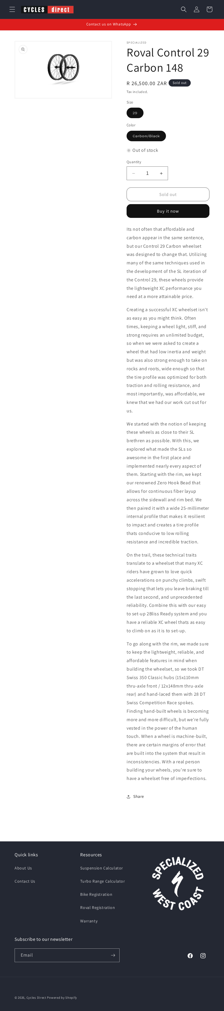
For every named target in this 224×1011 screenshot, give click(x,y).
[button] (12, 9)
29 (138, 114)
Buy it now (168, 211)
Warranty (88, 921)
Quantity (134, 161)
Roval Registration (97, 907)
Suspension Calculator (101, 868)
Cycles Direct (36, 998)
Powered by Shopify (62, 998)
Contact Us (25, 881)
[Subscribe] (112, 955)
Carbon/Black (149, 137)
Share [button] (138, 796)
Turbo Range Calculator (102, 881)
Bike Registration (96, 894)
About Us (23, 868)
